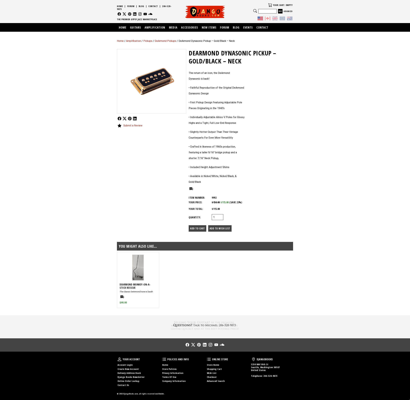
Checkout (212, 377)
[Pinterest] (129, 14)
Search (255, 10)
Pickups (147, 40)
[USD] (260, 18)
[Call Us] (205, 325)
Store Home (213, 364)
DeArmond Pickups (165, 40)
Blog (141, 6)
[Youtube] (145, 14)
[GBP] (275, 18)
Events (248, 27)
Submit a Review (132, 125)
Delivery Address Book (129, 373)
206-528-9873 (270, 375)
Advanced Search (216, 381)
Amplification (133, 40)
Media (173, 27)
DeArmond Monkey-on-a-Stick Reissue (135, 286)
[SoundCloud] (150, 14)
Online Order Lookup (128, 381)
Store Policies (169, 369)
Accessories (189, 27)
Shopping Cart (214, 369)
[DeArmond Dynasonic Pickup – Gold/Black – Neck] (151, 81)
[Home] (205, 12)
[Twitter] (124, 14)
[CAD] (267, 18)
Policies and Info (164, 359)
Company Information (174, 381)
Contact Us (123, 385)
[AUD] (289, 18)
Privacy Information (173, 373)
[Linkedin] (134, 14)
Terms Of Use (169, 377)
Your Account (119, 359)
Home (120, 40)
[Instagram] (140, 14)
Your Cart (270, 5)
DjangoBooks (253, 359)
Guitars (135, 27)
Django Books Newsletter (131, 377)
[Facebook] (119, 14)
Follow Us (119, 118)
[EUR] (282, 18)
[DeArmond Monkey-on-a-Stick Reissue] (138, 267)
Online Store (208, 359)
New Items (209, 27)
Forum (131, 6)
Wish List (212, 373)
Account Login (125, 364)
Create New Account (128, 369)
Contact (153, 6)
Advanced (288, 11)
